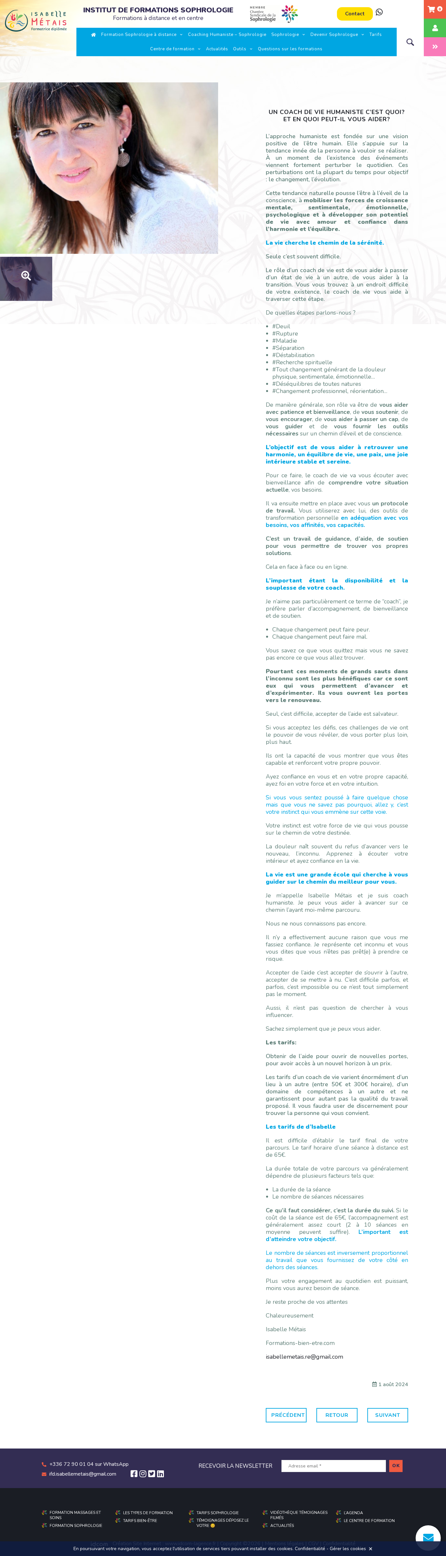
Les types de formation (148, 1512)
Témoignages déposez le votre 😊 (223, 1523)
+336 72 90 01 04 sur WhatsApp (89, 1464)
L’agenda (353, 1512)
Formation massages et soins (75, 1515)
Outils (240, 49)
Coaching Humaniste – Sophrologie (227, 35)
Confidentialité (310, 1549)
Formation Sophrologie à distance (139, 35)
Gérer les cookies (348, 1549)
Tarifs (376, 35)
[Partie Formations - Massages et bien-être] (435, 46)
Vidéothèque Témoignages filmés (298, 1515)
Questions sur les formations (290, 49)
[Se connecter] (435, 28)
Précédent (288, 1415)
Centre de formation (172, 49)
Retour (337, 1415)
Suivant (387, 1415)
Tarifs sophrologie (218, 1512)
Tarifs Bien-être (140, 1520)
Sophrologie (285, 35)
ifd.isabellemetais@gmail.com (82, 1474)
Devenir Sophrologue (334, 35)
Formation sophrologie (76, 1525)
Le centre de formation (369, 1520)
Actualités (217, 49)
